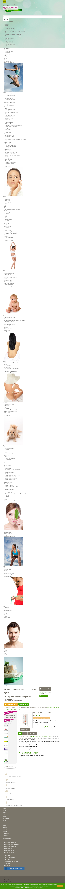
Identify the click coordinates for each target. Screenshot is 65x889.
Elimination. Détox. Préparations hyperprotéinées (16, 493)
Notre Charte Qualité (10, 782)
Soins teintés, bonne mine (11, 126)
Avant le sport (7, 532)
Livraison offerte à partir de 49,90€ (13, 805)
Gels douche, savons (10, 456)
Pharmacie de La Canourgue (9, 4)
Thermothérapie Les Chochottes (11, 501)
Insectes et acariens (9, 62)
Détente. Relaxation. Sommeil (12, 486)
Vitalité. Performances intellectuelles (14, 488)
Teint (6, 452)
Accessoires (8, 166)
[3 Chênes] (6, 745)
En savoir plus (36, 724)
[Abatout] (6, 741)
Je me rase (6, 607)
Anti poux (6, 331)
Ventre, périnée (9, 240)
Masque (7, 104)
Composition (32, 733)
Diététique (6, 466)
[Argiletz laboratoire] (6, 737)
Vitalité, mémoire (9, 42)
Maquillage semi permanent (11, 152)
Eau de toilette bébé (9, 283)
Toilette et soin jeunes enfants (11, 286)
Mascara (7, 156)
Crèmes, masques (9, 448)
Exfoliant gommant (9, 105)
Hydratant (6, 619)
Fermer (60, 886)
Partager (27, 729)
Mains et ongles (7, 212)
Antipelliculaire (7, 838)
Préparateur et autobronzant (11, 363)
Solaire (4, 361)
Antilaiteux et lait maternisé (10, 410)
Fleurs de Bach (7, 471)
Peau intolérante (9, 114)
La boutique (7, 855)
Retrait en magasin (9, 799)
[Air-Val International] (6, 757)
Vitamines (6, 24)
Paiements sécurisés (10, 788)
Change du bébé (8, 281)
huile (6, 203)
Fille (6, 229)
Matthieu (7, 220)
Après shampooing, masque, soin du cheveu (14, 320)
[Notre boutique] (32, 1)
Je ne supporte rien (10, 135)
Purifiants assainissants (9, 59)
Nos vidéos (7, 865)
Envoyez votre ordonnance (11, 861)
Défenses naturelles (10, 498)
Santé (4, 22)
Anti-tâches (8, 131)
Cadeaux (5, 649)
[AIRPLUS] (6, 753)
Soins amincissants (8, 567)
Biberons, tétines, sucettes (10, 277)
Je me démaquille (8, 94)
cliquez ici (40, 887)
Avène (38, 715)
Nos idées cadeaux (9, 852)
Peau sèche (8, 111)
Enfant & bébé (7, 365)
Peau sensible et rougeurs (11, 112)
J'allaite (6, 279)
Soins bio (6, 327)
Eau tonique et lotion (10, 95)
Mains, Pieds (8, 461)
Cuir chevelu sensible (9, 321)
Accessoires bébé (8, 284)
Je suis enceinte (8, 271)
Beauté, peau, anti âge (10, 30)
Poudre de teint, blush (10, 162)
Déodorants (8, 459)
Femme (7, 227)
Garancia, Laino (8, 219)
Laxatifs (6, 414)
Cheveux (5, 316)
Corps (4, 196)
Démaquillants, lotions (10, 454)
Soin (6, 108)
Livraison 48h (8, 794)
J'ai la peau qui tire (9, 136)
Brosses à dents (9, 51)
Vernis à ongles (8, 159)
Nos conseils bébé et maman (11, 844)
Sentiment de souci (9, 472)
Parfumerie (6, 213)
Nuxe (6, 216)
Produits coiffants (8, 326)
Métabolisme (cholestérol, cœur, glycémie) (15, 31)
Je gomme (6, 205)
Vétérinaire (5, 402)
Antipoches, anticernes (10, 145)
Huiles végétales (8, 482)
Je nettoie (6, 101)
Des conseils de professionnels (13, 776)
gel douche (7, 200)
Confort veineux (9, 491)
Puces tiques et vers (9, 404)
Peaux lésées (7, 54)
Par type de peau (8, 133)
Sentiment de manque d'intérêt (12, 475)
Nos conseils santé (9, 850)
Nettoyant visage (8, 610)
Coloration (6, 323)
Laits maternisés (8, 280)
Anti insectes (7, 415)
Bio (3, 445)
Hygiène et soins (8, 407)
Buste (5, 234)
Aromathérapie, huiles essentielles (12, 469)
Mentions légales (8, 877)
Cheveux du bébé (8, 274)
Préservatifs (7, 617)
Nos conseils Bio (8, 848)
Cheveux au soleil (8, 328)
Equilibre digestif (9, 485)
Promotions (5, 686)
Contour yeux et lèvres (10, 146)
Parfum (5, 613)
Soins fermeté (7, 569)
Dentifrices (7, 52)
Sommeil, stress (9, 41)
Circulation (7, 40)
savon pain (7, 199)
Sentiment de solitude (10, 476)
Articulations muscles (10, 239)
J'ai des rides (7, 119)
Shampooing (7, 318)
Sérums (7, 449)
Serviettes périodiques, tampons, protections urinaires (18, 232)
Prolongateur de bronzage (10, 371)
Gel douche (6, 609)
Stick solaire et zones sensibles (11, 368)
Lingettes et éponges (10, 99)
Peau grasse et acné (10, 115)
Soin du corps (7, 455)
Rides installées (9, 124)
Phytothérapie (7, 468)
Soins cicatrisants (9, 116)
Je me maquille (7, 149)
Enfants (7, 496)
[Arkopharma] (6, 729)
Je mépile (6, 225)
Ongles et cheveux (9, 32)
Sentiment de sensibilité (11, 478)
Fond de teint (8, 160)
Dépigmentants (8, 132)
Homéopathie (7, 48)
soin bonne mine (9, 118)
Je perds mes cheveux (9, 317)
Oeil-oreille (6, 405)
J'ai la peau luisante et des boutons (13, 138)
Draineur (6, 570)
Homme (7, 222)
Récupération (7, 535)
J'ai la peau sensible (10, 141)
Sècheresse (8, 230)
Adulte (6, 25)
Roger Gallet (8, 215)
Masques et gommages (9, 102)
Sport (4, 530)
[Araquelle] (6, 761)
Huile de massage (9, 237)
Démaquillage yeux (9, 143)
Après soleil (7, 367)
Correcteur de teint (9, 163)
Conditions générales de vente (11, 882)
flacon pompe (8, 202)
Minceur (4, 566)
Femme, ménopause (10, 44)
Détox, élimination (8, 576)
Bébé (4, 270)
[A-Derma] (6, 733)
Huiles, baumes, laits (10, 458)
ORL (6, 45)
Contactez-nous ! (8, 859)
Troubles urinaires (9, 38)
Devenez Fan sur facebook (15, 868)
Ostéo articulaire (9, 492)
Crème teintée (8, 165)
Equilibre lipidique (9, 489)
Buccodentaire (7, 50)
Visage (4, 92)
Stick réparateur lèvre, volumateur (13, 148)
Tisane (5, 499)
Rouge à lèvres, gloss (10, 153)
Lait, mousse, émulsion (10, 96)
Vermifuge (6, 408)
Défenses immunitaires (10, 47)
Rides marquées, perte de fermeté (13, 125)
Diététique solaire (8, 373)
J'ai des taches (7, 129)
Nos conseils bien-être (10, 846)
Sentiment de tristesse (10, 479)
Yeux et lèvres (7, 142)
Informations (9, 766)
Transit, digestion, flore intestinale (13, 34)
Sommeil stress (7, 61)
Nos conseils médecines (10, 842)
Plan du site (7, 880)
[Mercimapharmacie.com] (13, 10)
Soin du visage (7, 447)
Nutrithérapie (7, 483)
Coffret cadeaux (7, 656)
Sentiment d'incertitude (10, 474)
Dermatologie (7, 412)
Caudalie (7, 217)
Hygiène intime (7, 226)
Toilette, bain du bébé (9, 273)
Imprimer (22, 729)
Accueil (8, 708)
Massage (6, 236)
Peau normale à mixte (10, 109)
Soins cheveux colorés (9, 324)
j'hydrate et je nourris (9, 106)
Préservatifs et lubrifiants (11, 233)
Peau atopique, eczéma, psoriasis (12, 209)
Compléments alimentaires (10, 28)
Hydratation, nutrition (9, 207)
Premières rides (9, 122)
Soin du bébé (7, 276)
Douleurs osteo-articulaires (11, 37)
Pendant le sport (8, 533)
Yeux (6, 35)
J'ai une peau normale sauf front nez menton (15, 139)
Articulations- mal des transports (12, 411)
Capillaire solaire (8, 370)
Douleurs (6, 58)
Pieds (5, 210)
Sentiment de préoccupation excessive (14, 481)
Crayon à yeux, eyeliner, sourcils (12, 155)
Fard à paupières (9, 158)
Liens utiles (7, 863)
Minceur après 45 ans (9, 573)
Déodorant (6, 223)
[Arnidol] (6, 749)
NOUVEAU (5, 835)
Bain (5, 206)
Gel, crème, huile (9, 98)
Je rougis (6, 128)
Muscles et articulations (9, 536)
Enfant (6, 27)
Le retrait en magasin (9, 857)
